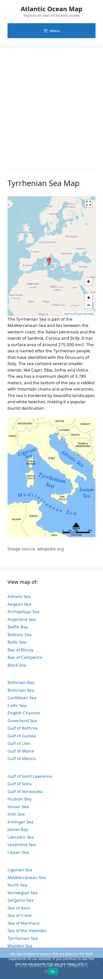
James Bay (18, 829)
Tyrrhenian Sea (23, 938)
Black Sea (17, 665)
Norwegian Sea (23, 892)
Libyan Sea (18, 852)
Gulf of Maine (21, 751)
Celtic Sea (17, 705)
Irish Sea (16, 814)
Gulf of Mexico (22, 758)
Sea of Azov (19, 908)
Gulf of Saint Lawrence (30, 776)
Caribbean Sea (22, 697)
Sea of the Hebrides (27, 930)
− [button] (88, 304)
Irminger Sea (21, 822)
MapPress (69, 313)
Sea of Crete (20, 915)
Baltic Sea (17, 642)
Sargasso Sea (21, 900)
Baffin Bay (18, 627)
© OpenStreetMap (85, 313)
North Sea (18, 885)
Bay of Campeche (25, 657)
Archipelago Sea (24, 611)
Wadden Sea (20, 946)
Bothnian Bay (21, 682)
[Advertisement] (51, 107)
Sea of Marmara (24, 923)
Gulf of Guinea (22, 736)
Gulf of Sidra (20, 783)
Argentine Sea (22, 619)
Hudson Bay (20, 799)
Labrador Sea (21, 837)
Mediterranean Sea (27, 877)
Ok (52, 972)
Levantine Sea (22, 844)
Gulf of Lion (19, 743)
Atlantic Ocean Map (51, 8)
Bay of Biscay (21, 650)
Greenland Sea (22, 720)
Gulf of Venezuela (25, 791)
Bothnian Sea (21, 690)
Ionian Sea (18, 806)
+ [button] (88, 297)
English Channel (24, 713)
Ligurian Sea (20, 870)
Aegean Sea (19, 604)
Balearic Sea (20, 634)
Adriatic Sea (19, 596)
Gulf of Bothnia (23, 728)
